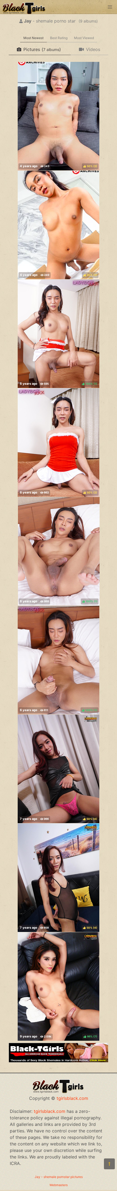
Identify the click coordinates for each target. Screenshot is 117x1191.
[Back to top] (109, 1163)
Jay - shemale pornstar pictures (59, 1177)
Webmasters (59, 1185)
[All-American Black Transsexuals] (58, 1060)
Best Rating (58, 38)
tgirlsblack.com (72, 1098)
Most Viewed (84, 38)
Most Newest (33, 38)
